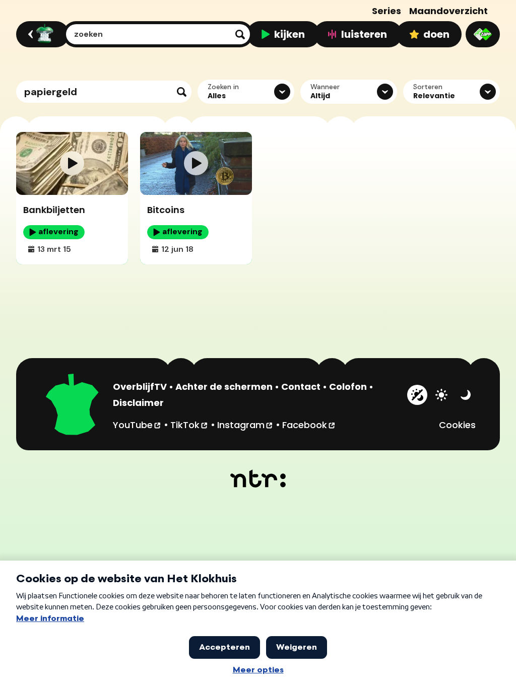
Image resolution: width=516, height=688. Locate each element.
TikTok (189, 424)
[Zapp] (483, 34)
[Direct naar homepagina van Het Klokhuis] (72, 406)
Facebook (309, 424)
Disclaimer (138, 402)
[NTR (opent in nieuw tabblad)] (258, 478)
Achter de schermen (224, 386)
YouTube (137, 424)
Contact (300, 386)
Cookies (457, 425)
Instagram (245, 424)
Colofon (348, 386)
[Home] (41, 34)
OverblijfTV (140, 386)
